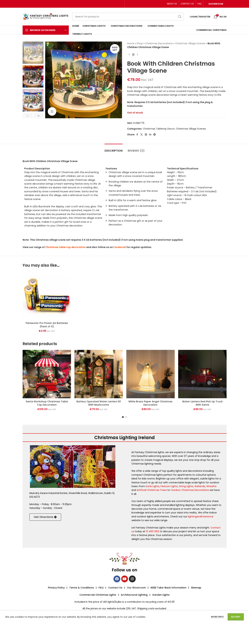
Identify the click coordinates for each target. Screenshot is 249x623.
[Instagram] (132, 578)
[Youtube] (124, 578)
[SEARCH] (180, 17)
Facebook (119, 247)
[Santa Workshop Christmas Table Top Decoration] (47, 374)
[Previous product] (129, 55)
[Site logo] (46, 16)
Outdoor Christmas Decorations (190, 490)
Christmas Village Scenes (190, 43)
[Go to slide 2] (126, 417)
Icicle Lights (152, 486)
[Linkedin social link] (150, 134)
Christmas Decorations (159, 43)
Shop (140, 43)
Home (130, 43)
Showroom (215, 3)
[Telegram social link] (154, 134)
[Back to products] (133, 55)
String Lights (186, 486)
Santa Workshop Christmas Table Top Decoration (47, 403)
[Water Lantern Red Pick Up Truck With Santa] (202, 374)
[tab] (114, 149)
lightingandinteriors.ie (200, 516)
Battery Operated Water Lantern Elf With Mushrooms (98, 403)
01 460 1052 (152, 531)
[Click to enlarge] (52, 111)
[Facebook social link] (137, 134)
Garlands (199, 486)
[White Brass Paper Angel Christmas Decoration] (150, 374)
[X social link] (141, 134)
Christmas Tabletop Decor (159, 128)
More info (217, 616)
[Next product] (137, 55)
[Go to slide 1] (123, 417)
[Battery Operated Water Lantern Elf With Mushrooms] (98, 374)
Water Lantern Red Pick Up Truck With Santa (202, 403)
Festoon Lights (169, 486)
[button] (28, 115)
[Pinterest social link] (146, 134)
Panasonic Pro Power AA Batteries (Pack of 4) (47, 324)
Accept (235, 616)
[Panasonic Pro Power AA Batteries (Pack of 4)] (47, 296)
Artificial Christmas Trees (152, 490)
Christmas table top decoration (65, 247)
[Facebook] (116, 578)
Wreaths (211, 486)
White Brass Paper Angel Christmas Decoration (150, 403)
